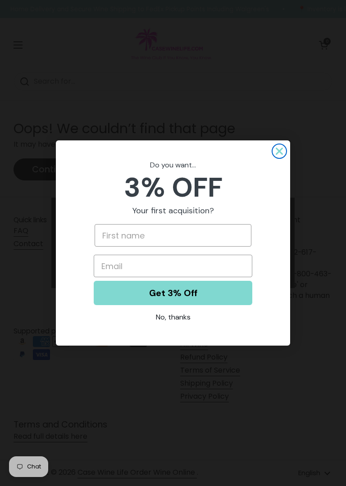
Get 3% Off (173, 293)
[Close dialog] (279, 151)
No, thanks (173, 317)
